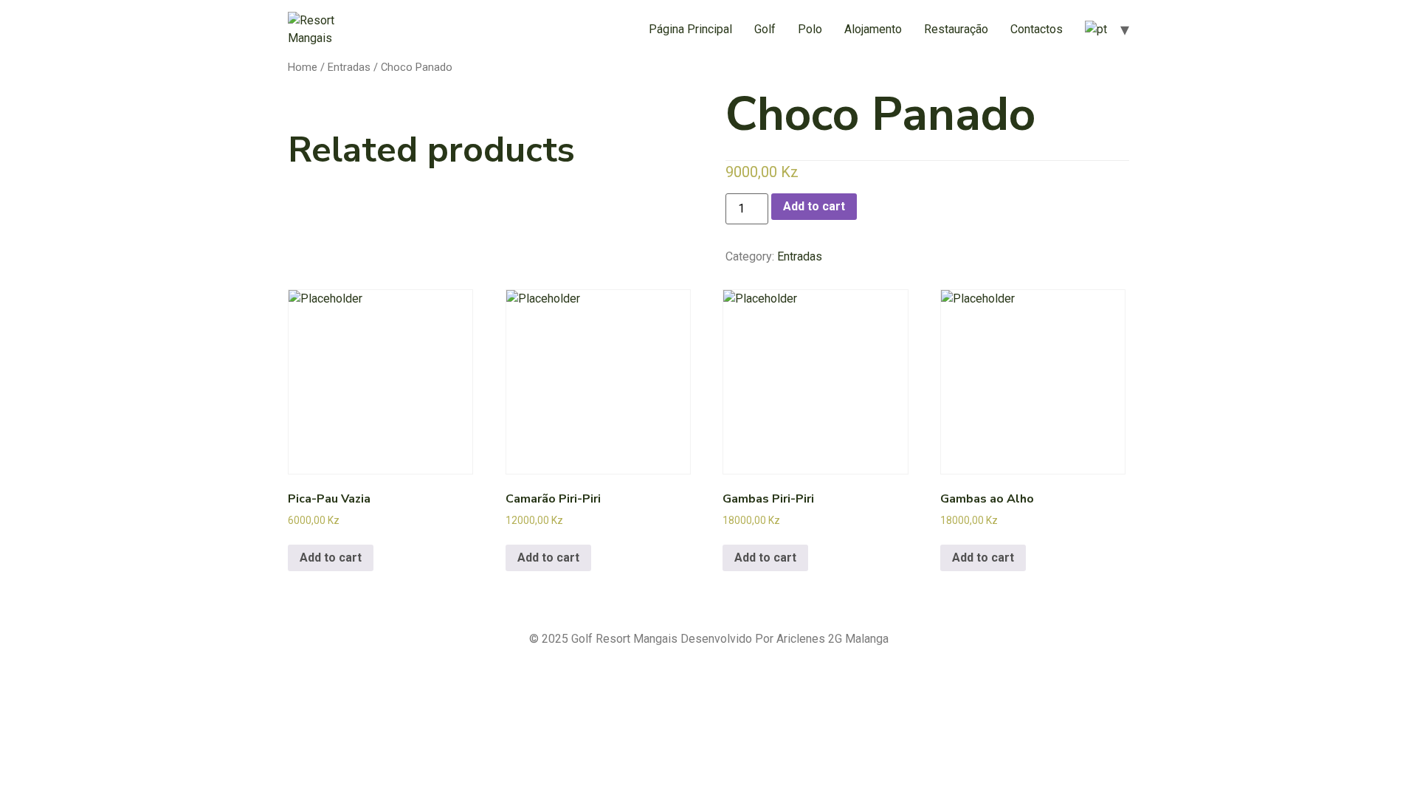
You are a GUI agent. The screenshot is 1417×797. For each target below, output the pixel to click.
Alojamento (873, 29)
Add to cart (814, 206)
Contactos (1036, 29)
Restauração (956, 29)
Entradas (349, 67)
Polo (810, 29)
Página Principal (690, 29)
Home (302, 67)
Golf (765, 29)
